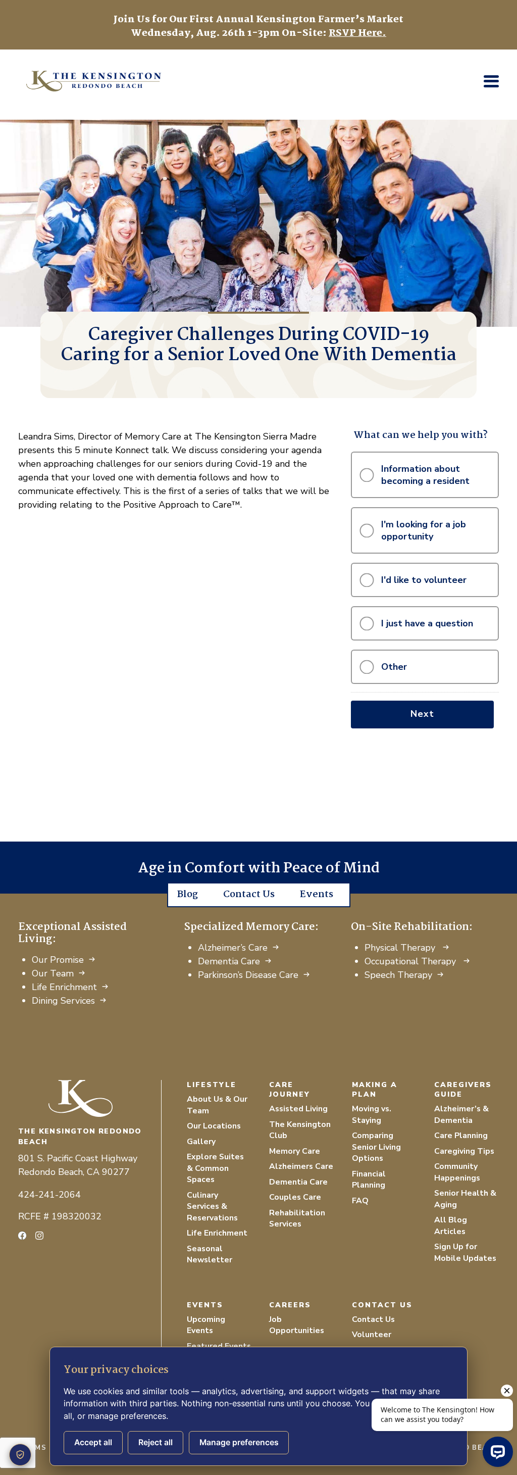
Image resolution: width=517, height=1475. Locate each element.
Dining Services (63, 1001)
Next (422, 714)
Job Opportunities (296, 1325)
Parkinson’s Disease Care (248, 975)
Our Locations (214, 1126)
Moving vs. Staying (371, 1114)
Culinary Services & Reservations (212, 1206)
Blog (187, 894)
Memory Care (294, 1151)
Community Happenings (457, 1172)
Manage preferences (239, 1442)
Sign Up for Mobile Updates (465, 1252)
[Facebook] (22, 1236)
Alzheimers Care (301, 1166)
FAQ (360, 1200)
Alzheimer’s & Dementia (461, 1114)
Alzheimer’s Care (233, 948)
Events (316, 894)
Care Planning (461, 1135)
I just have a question (427, 623)
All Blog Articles (450, 1225)
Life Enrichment (64, 987)
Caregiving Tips (464, 1151)
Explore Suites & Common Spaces (215, 1168)
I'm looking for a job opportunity (423, 530)
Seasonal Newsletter (209, 1254)
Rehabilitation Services (297, 1218)
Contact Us (249, 894)
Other (394, 667)
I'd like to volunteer (424, 580)
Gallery (201, 1141)
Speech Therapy (398, 975)
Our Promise (58, 960)
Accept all (93, 1442)
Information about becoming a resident (425, 475)
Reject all (155, 1442)
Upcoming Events (206, 1325)
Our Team (53, 973)
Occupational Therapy (411, 961)
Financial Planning (369, 1179)
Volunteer (371, 1334)
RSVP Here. (357, 33)
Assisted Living (298, 1108)
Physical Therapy (401, 948)
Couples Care (295, 1197)
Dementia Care (229, 961)
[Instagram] (39, 1236)
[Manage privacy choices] (20, 1455)
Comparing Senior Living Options (376, 1147)
